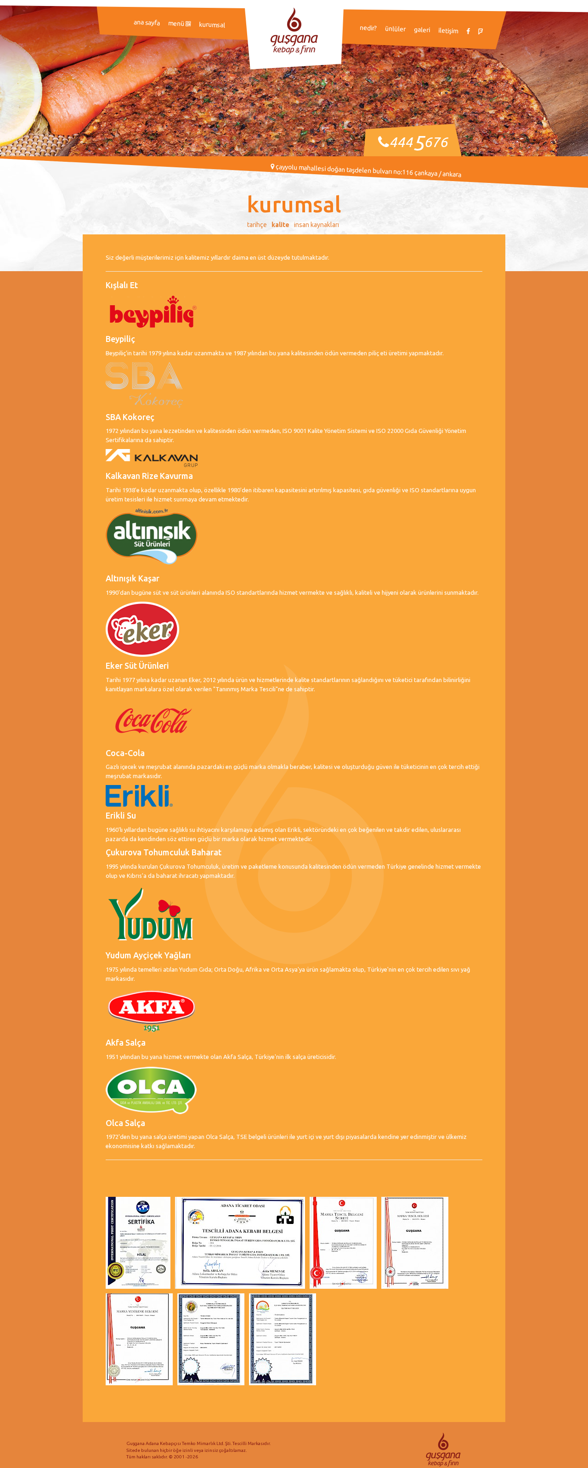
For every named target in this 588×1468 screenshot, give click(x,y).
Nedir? (368, 28)
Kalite (280, 224)
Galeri (422, 30)
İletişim (448, 30)
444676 (418, 142)
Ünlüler (395, 29)
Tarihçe (257, 224)
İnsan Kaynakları (316, 224)
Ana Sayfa (146, 22)
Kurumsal (212, 25)
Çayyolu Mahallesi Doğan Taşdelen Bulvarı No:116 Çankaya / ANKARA (367, 170)
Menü (177, 23)
